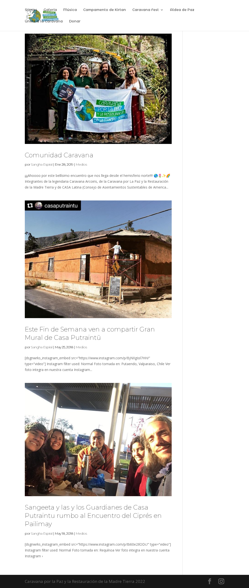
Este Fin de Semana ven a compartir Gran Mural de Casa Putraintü (90, 333)
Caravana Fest (145, 10)
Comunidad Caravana (59, 155)
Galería (50, 10)
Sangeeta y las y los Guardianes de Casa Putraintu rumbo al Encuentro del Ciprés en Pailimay (93, 515)
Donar (74, 21)
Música (70, 10)
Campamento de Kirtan (104, 10)
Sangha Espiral (41, 164)
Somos (31, 10)
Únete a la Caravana (44, 21)
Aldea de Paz (182, 10)
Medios (81, 164)
